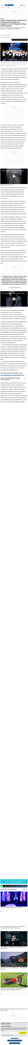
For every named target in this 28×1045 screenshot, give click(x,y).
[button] (14, 176)
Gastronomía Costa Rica (14, 1043)
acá (16, 189)
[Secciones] (2, 5)
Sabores (2, 18)
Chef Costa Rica (15, 1037)
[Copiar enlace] (25, 378)
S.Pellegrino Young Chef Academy (14, 1040)
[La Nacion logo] (9, 5)
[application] (14, 176)
